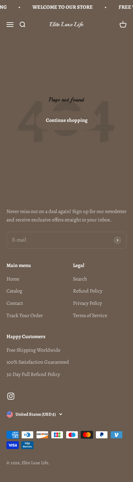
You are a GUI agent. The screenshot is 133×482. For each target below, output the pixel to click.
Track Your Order (24, 315)
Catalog (14, 291)
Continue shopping (66, 120)
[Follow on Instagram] (10, 396)
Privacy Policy (87, 303)
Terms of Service (90, 315)
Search (80, 279)
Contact (14, 303)
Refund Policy (87, 291)
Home (12, 279)
